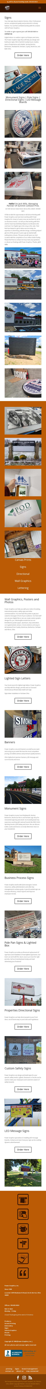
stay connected (32, 1371)
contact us (9, 1371)
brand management (30, 1369)
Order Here (23, 55)
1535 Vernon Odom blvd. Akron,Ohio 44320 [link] (21, 209)
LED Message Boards (30, 101)
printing (9, 1369)
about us (19, 1371)
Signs (17, 1369)
